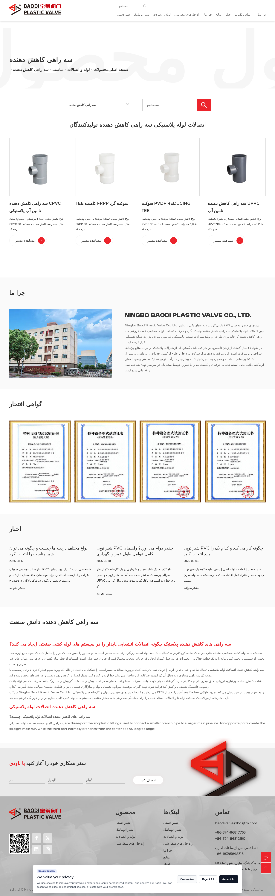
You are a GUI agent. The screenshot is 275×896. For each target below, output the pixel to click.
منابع (219, 14)
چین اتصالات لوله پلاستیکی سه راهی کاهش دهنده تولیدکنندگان (225, 331)
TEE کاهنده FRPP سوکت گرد (102, 203)
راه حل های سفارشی (130, 843)
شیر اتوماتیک (124, 830)
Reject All (208, 879)
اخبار (228, 14)
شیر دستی (122, 823)
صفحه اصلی (118, 69)
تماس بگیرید (242, 14)
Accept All (228, 879)
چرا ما (208, 14)
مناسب (58, 69)
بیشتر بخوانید (18, 593)
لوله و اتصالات (78, 69)
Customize (187, 879)
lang (262, 14)
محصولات (101, 69)
